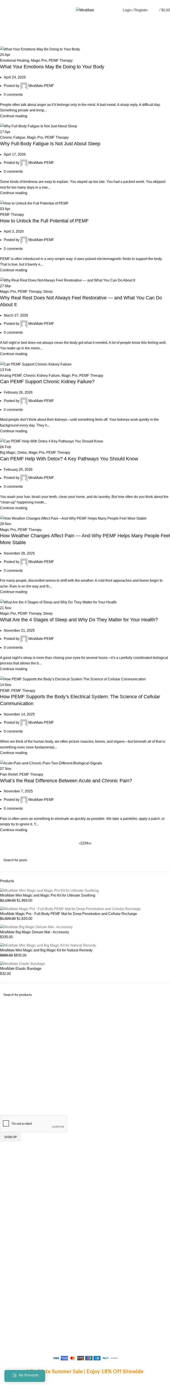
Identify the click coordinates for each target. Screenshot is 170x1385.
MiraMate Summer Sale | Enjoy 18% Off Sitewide (85, 1371)
